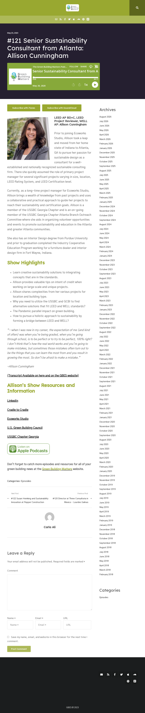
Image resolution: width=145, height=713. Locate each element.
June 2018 (104, 557)
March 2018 (104, 570)
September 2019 (107, 489)
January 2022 (105, 364)
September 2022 (107, 328)
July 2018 (103, 552)
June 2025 (104, 180)
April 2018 (104, 566)
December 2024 (107, 207)
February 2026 (106, 144)
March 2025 (104, 193)
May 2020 (103, 453)
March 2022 (104, 355)
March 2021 (104, 408)
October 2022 (106, 323)
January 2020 (105, 471)
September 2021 (107, 381)
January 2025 (105, 202)
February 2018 (106, 574)
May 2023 (103, 292)
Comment (12, 570)
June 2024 (104, 233)
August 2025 (105, 171)
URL (65, 618)
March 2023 (104, 301)
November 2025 (107, 157)
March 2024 (104, 247)
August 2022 (105, 332)
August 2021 (105, 386)
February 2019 (106, 521)
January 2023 (105, 310)
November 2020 (107, 426)
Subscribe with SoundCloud (61, 108)
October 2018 (106, 538)
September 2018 (107, 543)
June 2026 (104, 126)
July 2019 (103, 498)
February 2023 (106, 305)
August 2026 (105, 117)
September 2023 (107, 274)
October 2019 (106, 485)
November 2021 (107, 373)
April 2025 (104, 189)
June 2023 (104, 287)
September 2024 (107, 220)
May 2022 (103, 346)
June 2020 (104, 449)
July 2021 (103, 390)
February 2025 (106, 198)
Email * (39, 618)
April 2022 (104, 350)
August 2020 (105, 440)
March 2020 (104, 462)
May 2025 (103, 184)
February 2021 (106, 413)
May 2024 (103, 238)
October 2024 (106, 215)
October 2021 (106, 377)
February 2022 (106, 359)
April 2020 (104, 458)
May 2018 (103, 561)
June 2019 (104, 503)
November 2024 (107, 211)
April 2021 (104, 404)
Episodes (26, 481)
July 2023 (103, 283)
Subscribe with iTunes (23, 108)
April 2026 (104, 135)
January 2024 (105, 256)
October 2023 (106, 269)
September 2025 (107, 166)
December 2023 (107, 260)
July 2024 (103, 229)
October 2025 (106, 162)
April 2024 (104, 242)
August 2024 (105, 224)
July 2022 (103, 337)
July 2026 (103, 121)
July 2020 (103, 444)
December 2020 (107, 422)
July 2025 (103, 175)
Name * (11, 618)
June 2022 (104, 341)
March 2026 (104, 139)
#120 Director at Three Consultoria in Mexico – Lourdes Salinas (70, 500)
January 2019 (105, 525)
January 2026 (105, 148)
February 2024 (106, 251)
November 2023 (107, 265)
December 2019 (107, 476)
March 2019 (104, 516)
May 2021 (103, 399)
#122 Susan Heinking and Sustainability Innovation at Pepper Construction (29, 500)
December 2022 (107, 314)
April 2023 (104, 296)
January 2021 (105, 417)
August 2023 (105, 278)
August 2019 (105, 494)
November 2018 (107, 534)
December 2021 (107, 368)
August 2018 (105, 547)
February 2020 (106, 467)
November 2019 (107, 480)
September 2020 (107, 435)
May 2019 (103, 507)
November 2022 (107, 319)
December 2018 (107, 530)
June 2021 (104, 395)
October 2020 (106, 431)
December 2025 (107, 153)
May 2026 (103, 130)
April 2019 (104, 512)
